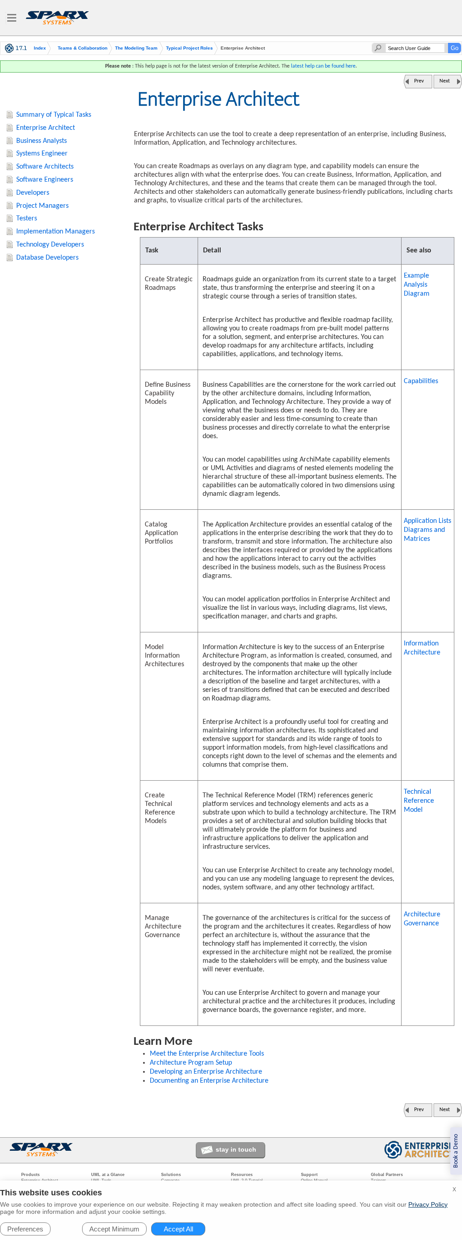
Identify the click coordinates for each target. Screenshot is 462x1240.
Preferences (25, 1229)
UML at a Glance (108, 1174)
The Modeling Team (136, 48)
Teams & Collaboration (82, 48)
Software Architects (45, 166)
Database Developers (47, 257)
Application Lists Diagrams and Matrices (427, 530)
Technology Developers (50, 244)
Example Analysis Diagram (417, 284)
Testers (26, 218)
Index (40, 48)
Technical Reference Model (419, 801)
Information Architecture (422, 648)
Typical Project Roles (189, 48)
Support (309, 1174)
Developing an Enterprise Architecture (206, 1071)
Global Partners (387, 1174)
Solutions (171, 1174)
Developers (32, 193)
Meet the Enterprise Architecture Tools (207, 1053)
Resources (242, 1174)
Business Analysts (41, 141)
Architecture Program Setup (191, 1062)
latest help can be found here (323, 66)
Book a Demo (456, 1151)
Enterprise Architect (45, 128)
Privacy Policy (428, 1204)
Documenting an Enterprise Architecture (209, 1080)
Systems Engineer (42, 153)
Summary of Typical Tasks (53, 115)
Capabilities (421, 381)
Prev (419, 81)
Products (30, 1174)
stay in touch (236, 1149)
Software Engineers (44, 179)
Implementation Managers (55, 231)
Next (444, 81)
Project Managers (42, 206)
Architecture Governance (422, 919)
